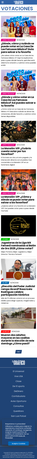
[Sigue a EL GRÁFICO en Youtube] (20, 450)
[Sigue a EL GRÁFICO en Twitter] (17, 450)
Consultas (18, 406)
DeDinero (18, 391)
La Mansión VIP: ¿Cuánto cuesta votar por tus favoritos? (16, 151)
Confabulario (18, 396)
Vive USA (18, 376)
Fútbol (5, 239)
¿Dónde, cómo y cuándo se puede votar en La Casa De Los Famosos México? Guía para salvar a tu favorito (17, 48)
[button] (3, 2)
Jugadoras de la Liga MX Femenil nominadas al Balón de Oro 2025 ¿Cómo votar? (18, 245)
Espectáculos (8, 40)
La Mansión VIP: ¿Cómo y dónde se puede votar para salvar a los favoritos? (17, 199)
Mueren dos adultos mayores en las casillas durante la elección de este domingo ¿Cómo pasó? (17, 339)
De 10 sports (18, 386)
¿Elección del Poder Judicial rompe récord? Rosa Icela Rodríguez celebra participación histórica (18, 290)
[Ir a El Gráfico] (18, 2)
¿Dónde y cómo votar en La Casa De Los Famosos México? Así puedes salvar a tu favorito (18, 101)
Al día (5, 283)
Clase (18, 381)
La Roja (5, 331)
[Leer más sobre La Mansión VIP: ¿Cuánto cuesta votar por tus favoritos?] (18, 131)
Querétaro (18, 411)
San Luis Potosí (18, 416)
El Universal (18, 371)
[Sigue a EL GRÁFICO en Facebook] (16, 450)
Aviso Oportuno (18, 401)
